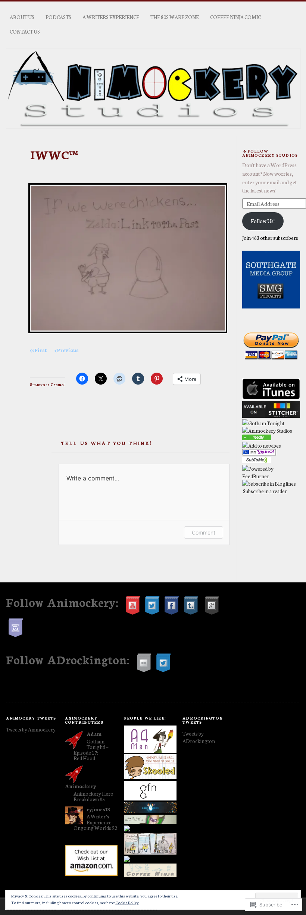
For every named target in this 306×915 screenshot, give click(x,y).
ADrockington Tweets (202, 720)
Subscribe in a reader (265, 491)
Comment (203, 532)
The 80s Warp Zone (174, 17)
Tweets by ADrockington (198, 737)
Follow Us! (263, 221)
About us (22, 17)
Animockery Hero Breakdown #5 (93, 796)
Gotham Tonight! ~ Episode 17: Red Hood (91, 749)
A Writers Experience (110, 17)
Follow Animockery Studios (270, 153)
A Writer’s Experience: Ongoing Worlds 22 (95, 821)
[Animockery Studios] (256, 438)
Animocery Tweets (31, 718)
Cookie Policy (126, 902)
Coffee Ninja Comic (235, 17)
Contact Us (25, 31)
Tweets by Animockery (31, 729)
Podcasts (58, 17)
